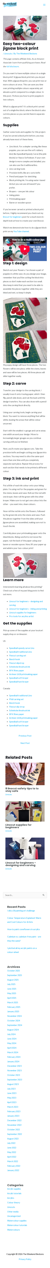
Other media (12, 1211)
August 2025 (13, 980)
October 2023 (13, 1075)
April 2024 (11, 1048)
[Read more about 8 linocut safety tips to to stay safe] (25, 774)
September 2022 (14, 1134)
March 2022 (12, 1161)
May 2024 (11, 1043)
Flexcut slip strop (17, 707)
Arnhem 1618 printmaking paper (23, 674)
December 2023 (14, 1066)
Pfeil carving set (16, 699)
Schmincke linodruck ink (19, 667)
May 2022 (11, 1152)
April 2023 (11, 1102)
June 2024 (11, 1039)
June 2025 (11, 989)
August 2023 (13, 1084)
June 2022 (11, 1147)
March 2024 (12, 1052)
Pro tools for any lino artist (21, 616)
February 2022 (13, 1166)
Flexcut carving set (17, 655)
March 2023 (12, 1107)
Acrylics (10, 1198)
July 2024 (11, 1034)
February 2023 (13, 1111)
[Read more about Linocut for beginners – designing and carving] (25, 848)
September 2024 (14, 1025)
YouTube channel (21, 231)
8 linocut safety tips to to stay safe (22, 790)
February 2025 (13, 1007)
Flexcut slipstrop (16, 663)
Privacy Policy (25, 1259)
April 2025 (11, 998)
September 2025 (14, 975)
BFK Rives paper (16, 670)
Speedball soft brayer (18, 678)
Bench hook (14, 659)
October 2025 (13, 970)
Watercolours (13, 1230)
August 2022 (13, 1138)
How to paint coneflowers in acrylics (23, 929)
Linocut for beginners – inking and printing (28, 609)
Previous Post (25, 736)
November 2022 (14, 1125)
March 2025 (12, 1002)
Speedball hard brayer (19, 682)
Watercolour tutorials (17, 1225)
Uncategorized (14, 1216)
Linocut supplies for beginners (22, 612)
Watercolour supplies (17, 1220)
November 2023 (14, 1070)
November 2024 (14, 1016)
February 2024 (13, 1057)
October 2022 (13, 1129)
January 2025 (13, 1011)
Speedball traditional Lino (20, 652)
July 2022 (11, 1143)
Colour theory (13, 1202)
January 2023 (13, 1116)
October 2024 (13, 1020)
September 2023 (14, 1079)
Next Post (25, 743)
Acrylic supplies (14, 1189)
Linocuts (8, 53)
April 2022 (11, 1157)
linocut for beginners (12, 217)
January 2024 (13, 1061)
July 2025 (11, 984)
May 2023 (11, 1098)
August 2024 (13, 1030)
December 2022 (14, 1120)
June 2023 (11, 1093)
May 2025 (11, 993)
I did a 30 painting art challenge (21, 910)
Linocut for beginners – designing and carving (20, 864)
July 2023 (11, 1089)
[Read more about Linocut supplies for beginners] (25, 811)
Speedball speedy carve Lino (21, 648)
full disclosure (12, 66)
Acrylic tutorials (14, 1193)
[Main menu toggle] (44, 5)
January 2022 (13, 1170)
